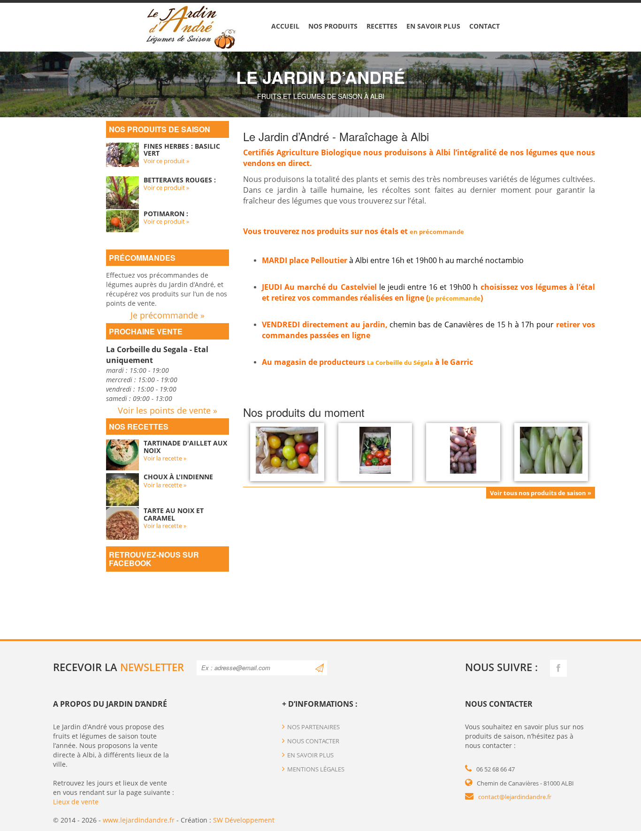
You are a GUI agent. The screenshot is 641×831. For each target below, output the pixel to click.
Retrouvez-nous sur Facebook (154, 558)
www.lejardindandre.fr (139, 820)
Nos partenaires (313, 727)
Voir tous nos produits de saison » (540, 493)
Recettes (381, 26)
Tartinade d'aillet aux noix (185, 446)
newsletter (152, 667)
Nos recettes (138, 426)
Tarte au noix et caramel (174, 514)
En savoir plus (433, 26)
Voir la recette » (165, 458)
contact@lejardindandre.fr (514, 797)
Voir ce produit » (166, 161)
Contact (484, 26)
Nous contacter (313, 741)
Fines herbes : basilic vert (182, 150)
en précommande (437, 231)
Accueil (285, 26)
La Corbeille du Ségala (400, 362)
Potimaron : (166, 213)
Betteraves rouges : (180, 179)
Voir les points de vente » (167, 410)
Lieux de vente (76, 801)
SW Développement (244, 820)
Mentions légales (315, 769)
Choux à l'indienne (178, 476)
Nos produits (333, 26)
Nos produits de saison (159, 129)
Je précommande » (167, 315)
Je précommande (454, 298)
